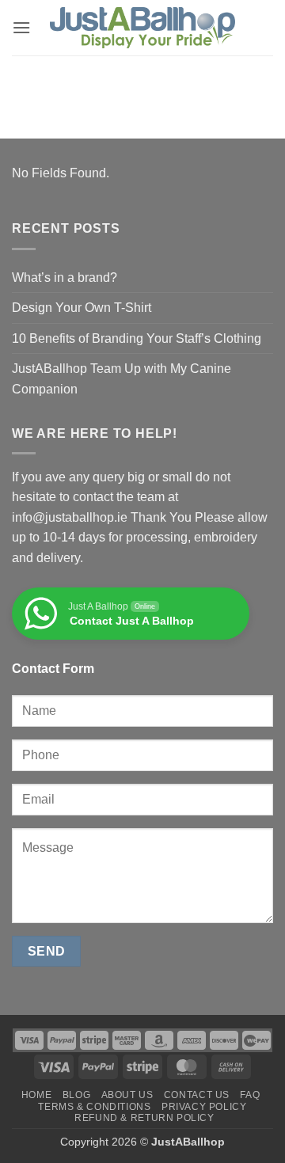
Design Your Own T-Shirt (81, 307)
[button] (21, 27)
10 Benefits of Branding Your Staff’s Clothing (136, 338)
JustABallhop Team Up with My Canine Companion (121, 379)
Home (36, 1094)
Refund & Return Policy (144, 1117)
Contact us (197, 1094)
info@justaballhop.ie (69, 517)
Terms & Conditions (94, 1106)
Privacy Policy (204, 1106)
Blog (76, 1094)
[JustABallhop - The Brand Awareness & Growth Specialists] (142, 28)
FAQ (250, 1094)
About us (127, 1094)
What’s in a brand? (64, 277)
